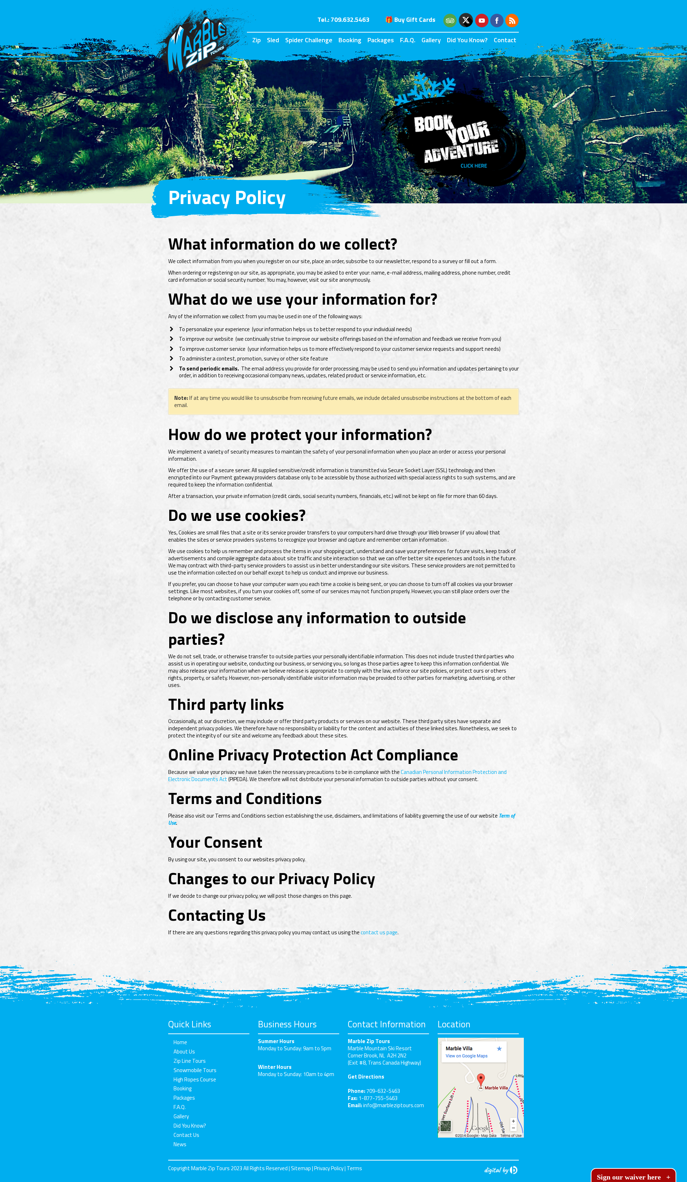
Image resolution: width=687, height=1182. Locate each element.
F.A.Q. (407, 40)
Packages (380, 40)
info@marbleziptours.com (393, 1105)
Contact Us (186, 1135)
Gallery (431, 40)
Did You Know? (467, 40)
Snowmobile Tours (195, 1070)
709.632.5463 (350, 19)
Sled (273, 40)
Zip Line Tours (190, 1061)
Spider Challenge (308, 40)
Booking (349, 40)
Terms (354, 1168)
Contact (505, 40)
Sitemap (301, 1168)
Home (180, 1042)
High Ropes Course (195, 1079)
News (180, 1144)
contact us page (379, 932)
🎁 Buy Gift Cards (410, 19)
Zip (256, 40)
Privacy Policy (329, 1168)
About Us (184, 1051)
